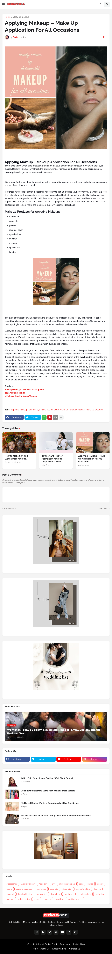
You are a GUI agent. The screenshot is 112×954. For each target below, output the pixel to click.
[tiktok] (68, 932)
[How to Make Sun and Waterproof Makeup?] (19, 442)
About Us (45, 949)
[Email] (55, 417)
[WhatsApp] (44, 417)
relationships (24, 899)
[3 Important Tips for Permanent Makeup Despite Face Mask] (56, 442)
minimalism (86, 894)
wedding (59, 899)
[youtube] (62, 932)
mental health (70, 894)
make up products (94, 410)
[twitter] (49, 932)
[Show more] (61, 417)
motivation (99, 894)
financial (10, 894)
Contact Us (74, 949)
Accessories (12, 884)
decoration (67, 889)
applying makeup (21, 17)
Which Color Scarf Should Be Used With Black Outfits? (47, 778)
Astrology (43, 884)
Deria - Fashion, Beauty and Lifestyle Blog (65, 944)
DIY (53, 884)
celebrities (41, 889)
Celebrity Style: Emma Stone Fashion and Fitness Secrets (48, 791)
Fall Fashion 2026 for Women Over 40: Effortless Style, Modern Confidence (56, 815)
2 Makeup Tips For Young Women (21, 396)
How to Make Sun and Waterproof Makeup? (16, 457)
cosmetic (54, 889)
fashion (97, 889)
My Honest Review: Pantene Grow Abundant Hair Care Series (49, 803)
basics (90, 884)
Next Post (103, 508)
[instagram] (36, 932)
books (9, 889)
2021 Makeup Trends (15, 393)
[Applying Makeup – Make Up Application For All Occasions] (93, 442)
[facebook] (43, 932)
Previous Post (10, 508)
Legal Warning (59, 949)
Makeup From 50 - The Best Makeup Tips (24, 389)
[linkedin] (75, 932)
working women (75, 899)
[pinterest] (56, 932)
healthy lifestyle (25, 894)
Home (7, 17)
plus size (10, 899)
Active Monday (28, 884)
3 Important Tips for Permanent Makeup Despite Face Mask (52, 459)
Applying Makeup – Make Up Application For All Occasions (91, 459)
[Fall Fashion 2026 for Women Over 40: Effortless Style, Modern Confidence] (12, 819)
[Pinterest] (49, 417)
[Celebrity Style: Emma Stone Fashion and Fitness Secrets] (12, 794)
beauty (32, 410)
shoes (36, 899)
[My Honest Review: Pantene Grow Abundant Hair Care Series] (12, 806)
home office (42, 894)
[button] (3, 4)
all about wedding (67, 884)
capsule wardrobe (24, 889)
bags (81, 884)
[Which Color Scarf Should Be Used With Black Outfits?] (12, 782)
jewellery (55, 894)
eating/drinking (83, 889)
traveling (47, 899)
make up (54, 410)
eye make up (43, 410)
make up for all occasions (72, 410)
